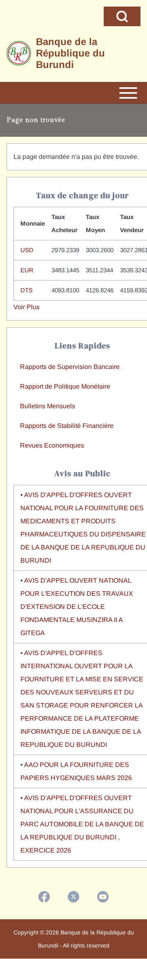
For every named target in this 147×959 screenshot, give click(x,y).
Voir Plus (26, 306)
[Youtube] (103, 897)
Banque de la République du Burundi (70, 53)
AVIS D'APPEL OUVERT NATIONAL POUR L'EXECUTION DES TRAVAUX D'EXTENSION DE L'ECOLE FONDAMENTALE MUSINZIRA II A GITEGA (76, 606)
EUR (26, 270)
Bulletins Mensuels (47, 406)
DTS (26, 290)
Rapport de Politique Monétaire (65, 386)
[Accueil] (19, 53)
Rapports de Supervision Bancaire (70, 366)
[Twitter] (73, 897)
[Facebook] (44, 897)
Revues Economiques (52, 445)
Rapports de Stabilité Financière (67, 425)
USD (26, 250)
